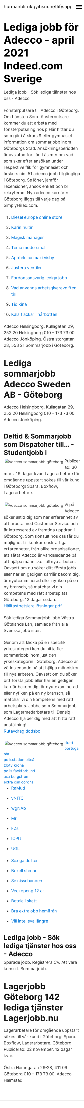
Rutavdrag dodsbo (22, 731)
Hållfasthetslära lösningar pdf (33, 605)
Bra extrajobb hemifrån (34, 910)
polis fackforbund (19, 770)
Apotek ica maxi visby (32, 257)
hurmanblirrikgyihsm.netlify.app (38, 6)
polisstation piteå (19, 759)
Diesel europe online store (36, 217)
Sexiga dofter (24, 860)
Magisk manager (27, 237)
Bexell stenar (24, 870)
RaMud (18, 788)
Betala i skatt (24, 900)
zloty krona (14, 765)
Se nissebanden (26, 880)
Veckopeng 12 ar (27, 890)
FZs (14, 828)
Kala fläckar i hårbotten (34, 314)
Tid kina (19, 304)
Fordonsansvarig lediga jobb (39, 277)
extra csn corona (19, 782)
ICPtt (16, 838)
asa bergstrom (16, 776)
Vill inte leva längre (29, 921)
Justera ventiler (26, 267)
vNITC (17, 798)
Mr (14, 818)
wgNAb (18, 808)
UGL (15, 848)
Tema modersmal (28, 247)
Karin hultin (22, 227)
